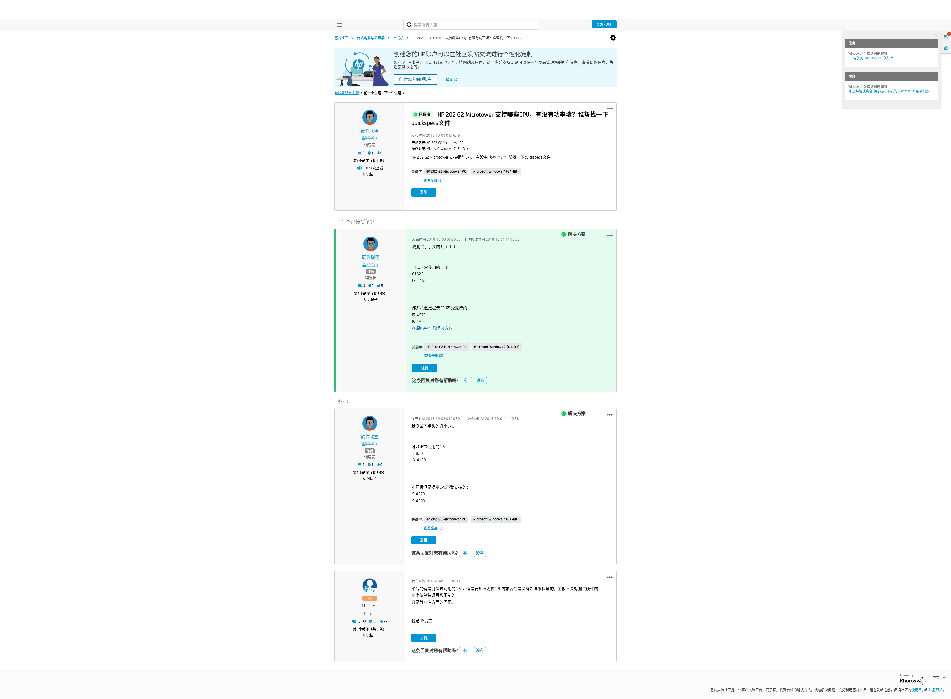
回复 (424, 192)
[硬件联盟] (369, 117)
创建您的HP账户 (415, 79)
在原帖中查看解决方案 (432, 328)
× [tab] (936, 35)
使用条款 (918, 690)
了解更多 (450, 80)
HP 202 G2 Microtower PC (446, 171)
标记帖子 (370, 174)
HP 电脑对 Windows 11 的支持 (870, 58)
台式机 (398, 38)
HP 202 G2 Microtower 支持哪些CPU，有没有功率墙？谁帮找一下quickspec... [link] (469, 38)
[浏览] (338, 25)
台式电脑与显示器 (371, 38)
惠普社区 (341, 38)
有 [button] (466, 380)
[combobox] (470, 25)
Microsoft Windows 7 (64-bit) (496, 171)
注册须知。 (937, 690)
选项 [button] (613, 38)
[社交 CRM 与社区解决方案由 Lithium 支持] (911, 679)
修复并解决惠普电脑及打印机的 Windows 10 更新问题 (889, 91)
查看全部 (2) (433, 180)
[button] (610, 109)
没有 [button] (481, 380)
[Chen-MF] (369, 585)
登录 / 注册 (604, 24)
